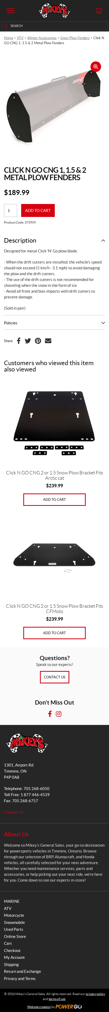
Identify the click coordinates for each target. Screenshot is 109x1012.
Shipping (11, 964)
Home (8, 38)
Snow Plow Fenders (75, 38)
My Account (14, 957)
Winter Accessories (42, 38)
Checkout (12, 950)
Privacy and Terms (20, 978)
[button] (10, 10)
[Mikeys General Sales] (54, 11)
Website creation (39, 1007)
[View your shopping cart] (98, 10)
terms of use (57, 999)
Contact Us (54, 677)
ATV (20, 38)
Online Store (15, 936)
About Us (16, 834)
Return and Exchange (22, 971)
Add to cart (38, 210)
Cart (8, 943)
